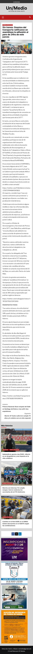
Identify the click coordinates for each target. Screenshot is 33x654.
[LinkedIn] (19, 533)
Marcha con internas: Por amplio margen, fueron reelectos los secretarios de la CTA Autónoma (13, 490)
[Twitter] (16, 533)
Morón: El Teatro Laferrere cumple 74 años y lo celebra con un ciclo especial (17, 416)
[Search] (30, 17)
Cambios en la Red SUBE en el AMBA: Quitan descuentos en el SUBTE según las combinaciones (15, 523)
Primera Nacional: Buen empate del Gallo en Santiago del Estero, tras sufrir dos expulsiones (16, 407)
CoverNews (12, 651)
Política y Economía (7, 25)
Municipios (5, 449)
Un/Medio (16, 8)
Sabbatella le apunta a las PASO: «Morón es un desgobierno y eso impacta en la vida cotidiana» (16, 456)
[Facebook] (13, 533)
